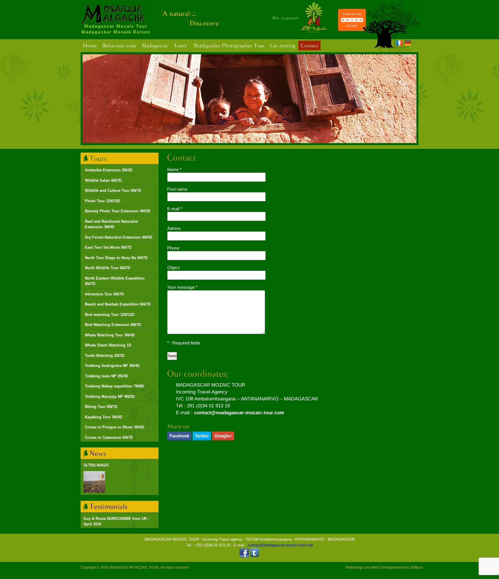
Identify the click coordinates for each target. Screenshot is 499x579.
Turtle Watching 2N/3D (104, 355)
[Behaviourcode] (119, 46)
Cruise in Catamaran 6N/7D (109, 437)
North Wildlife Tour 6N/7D (107, 268)
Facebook (179, 435)
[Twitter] (254, 556)
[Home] (90, 46)
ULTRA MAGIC (96, 465)
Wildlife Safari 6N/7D (103, 180)
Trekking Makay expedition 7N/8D (114, 386)
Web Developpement (388, 567)
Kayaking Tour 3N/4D (103, 417)
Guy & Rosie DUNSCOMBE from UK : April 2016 (116, 521)
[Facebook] (244, 556)
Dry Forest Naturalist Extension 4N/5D (118, 237)
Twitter (202, 435)
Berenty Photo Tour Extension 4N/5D (117, 211)
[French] (399, 43)
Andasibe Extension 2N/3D (108, 170)
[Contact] (309, 46)
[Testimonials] (108, 506)
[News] (97, 453)
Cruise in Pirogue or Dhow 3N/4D (114, 427)
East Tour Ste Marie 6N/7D (108, 247)
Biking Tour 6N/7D (101, 406)
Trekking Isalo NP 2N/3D (106, 376)
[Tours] (180, 46)
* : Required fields (183, 342)
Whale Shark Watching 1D (108, 345)
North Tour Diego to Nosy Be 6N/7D (116, 258)
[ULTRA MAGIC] (94, 482)
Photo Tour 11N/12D (102, 201)
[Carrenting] (283, 46)
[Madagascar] (154, 46)
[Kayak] (352, 29)
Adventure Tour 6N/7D (104, 294)
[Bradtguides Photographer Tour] (229, 46)
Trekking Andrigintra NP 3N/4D (112, 365)
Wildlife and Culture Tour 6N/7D (113, 190)
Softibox (416, 567)
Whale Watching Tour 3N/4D (110, 335)
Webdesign (355, 567)
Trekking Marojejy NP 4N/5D (110, 396)
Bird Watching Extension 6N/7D (113, 325)
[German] (408, 43)
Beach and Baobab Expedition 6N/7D (117, 304)
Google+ (223, 435)
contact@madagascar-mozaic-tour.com (239, 412)
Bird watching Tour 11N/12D (109, 314)
